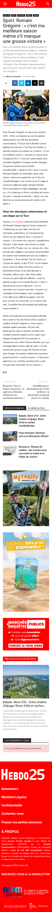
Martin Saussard (13, 76)
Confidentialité (11, 805)
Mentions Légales (14, 797)
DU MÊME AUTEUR (36, 408)
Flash (13, 15)
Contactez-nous (12, 813)
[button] (48, 4)
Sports (36, 15)
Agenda (7, 423)
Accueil (6, 11)
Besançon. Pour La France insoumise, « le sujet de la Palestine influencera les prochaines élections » (14, 392)
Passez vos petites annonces (21, 822)
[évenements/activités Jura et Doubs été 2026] (26, 611)
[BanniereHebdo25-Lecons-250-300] (26, 525)
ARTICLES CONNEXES (14, 408)
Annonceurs (9, 789)
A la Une (14, 11)
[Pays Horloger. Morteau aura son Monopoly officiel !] (10, 436)
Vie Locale (21, 15)
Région (29, 15)
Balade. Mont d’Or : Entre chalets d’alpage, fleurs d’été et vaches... (25, 703)
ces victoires (17, 221)
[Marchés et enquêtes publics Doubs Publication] (26, 649)
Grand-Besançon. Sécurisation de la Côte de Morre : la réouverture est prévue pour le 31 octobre (38, 392)
